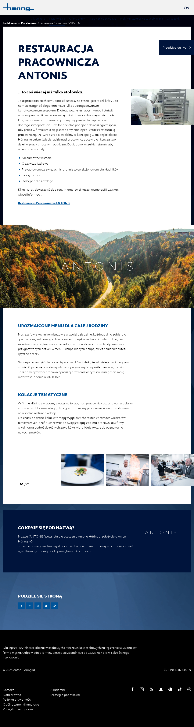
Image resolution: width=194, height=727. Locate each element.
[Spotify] (189, 689)
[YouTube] (151, 689)
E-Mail (46, 605)
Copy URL (54, 605)
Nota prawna (12, 695)
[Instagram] (142, 689)
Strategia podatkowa (65, 695)
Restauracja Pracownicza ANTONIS (44, 203)
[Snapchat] (161, 689)
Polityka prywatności (17, 699)
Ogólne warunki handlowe (21, 704)
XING (29, 605)
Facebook (21, 605)
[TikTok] (180, 689)
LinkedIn (37, 605)
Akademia (57, 690)
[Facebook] (132, 689)
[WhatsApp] (170, 689)
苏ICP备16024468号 (177, 670)
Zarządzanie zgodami (18, 709)
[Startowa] (18, 7)
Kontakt (8, 690)
